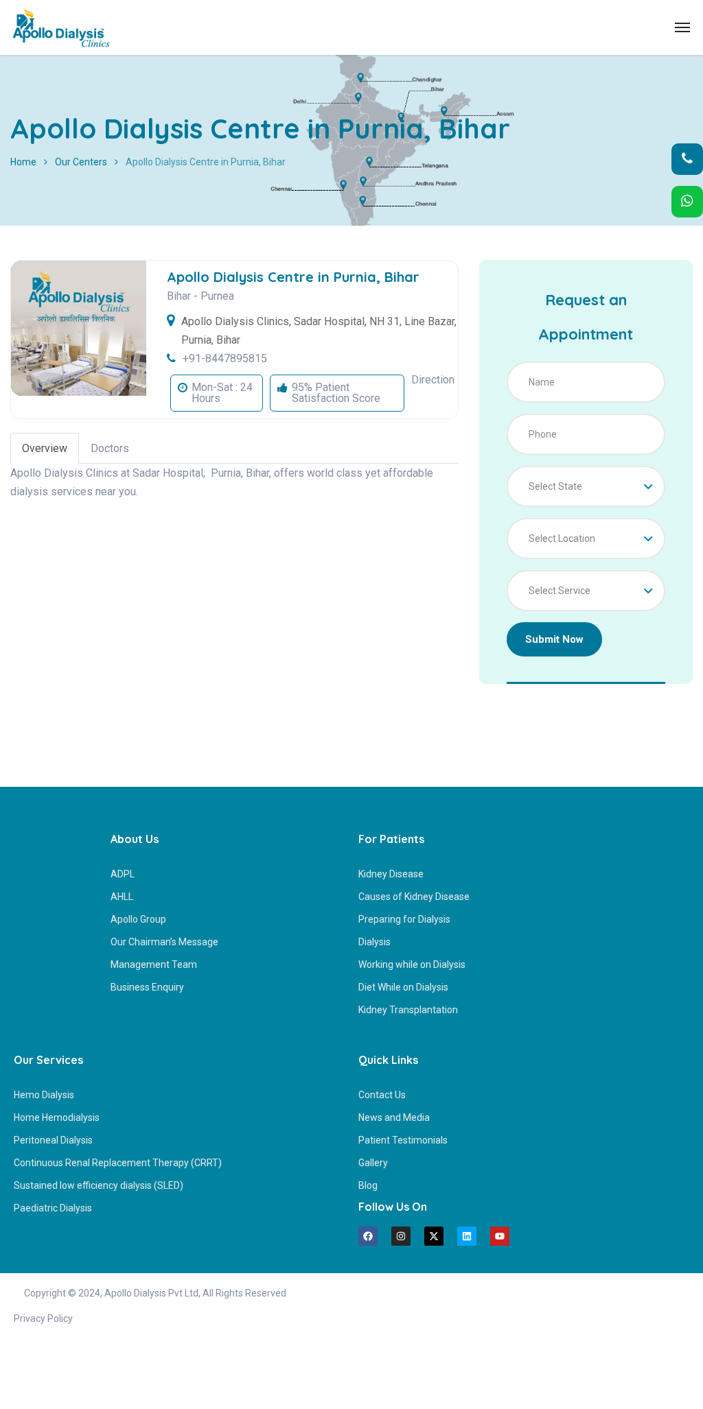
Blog (368, 1185)
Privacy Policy (43, 1318)
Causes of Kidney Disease (414, 896)
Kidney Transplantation (408, 1009)
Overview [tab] (44, 448)
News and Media (394, 1117)
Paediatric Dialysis (53, 1208)
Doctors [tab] (110, 448)
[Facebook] (368, 1236)
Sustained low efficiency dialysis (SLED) (98, 1185)
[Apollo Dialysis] (61, 27)
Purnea (217, 296)
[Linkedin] (466, 1236)
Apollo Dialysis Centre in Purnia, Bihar (293, 276)
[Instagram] (401, 1236)
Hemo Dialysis (44, 1094)
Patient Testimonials (403, 1140)
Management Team (154, 964)
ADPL (123, 873)
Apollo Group (138, 919)
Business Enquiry (147, 987)
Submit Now (554, 639)
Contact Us (382, 1094)
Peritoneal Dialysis (53, 1140)
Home (23, 161)
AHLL (122, 896)
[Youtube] (499, 1236)
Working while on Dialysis (411, 964)
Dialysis (374, 941)
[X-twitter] (433, 1236)
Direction (432, 379)
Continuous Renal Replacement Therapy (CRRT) (118, 1162)
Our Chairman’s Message (164, 941)
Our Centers (81, 161)
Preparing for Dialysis (404, 919)
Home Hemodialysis (57, 1117)
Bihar (179, 296)
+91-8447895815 (225, 358)
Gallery (373, 1162)
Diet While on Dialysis (403, 987)
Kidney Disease (391, 873)
